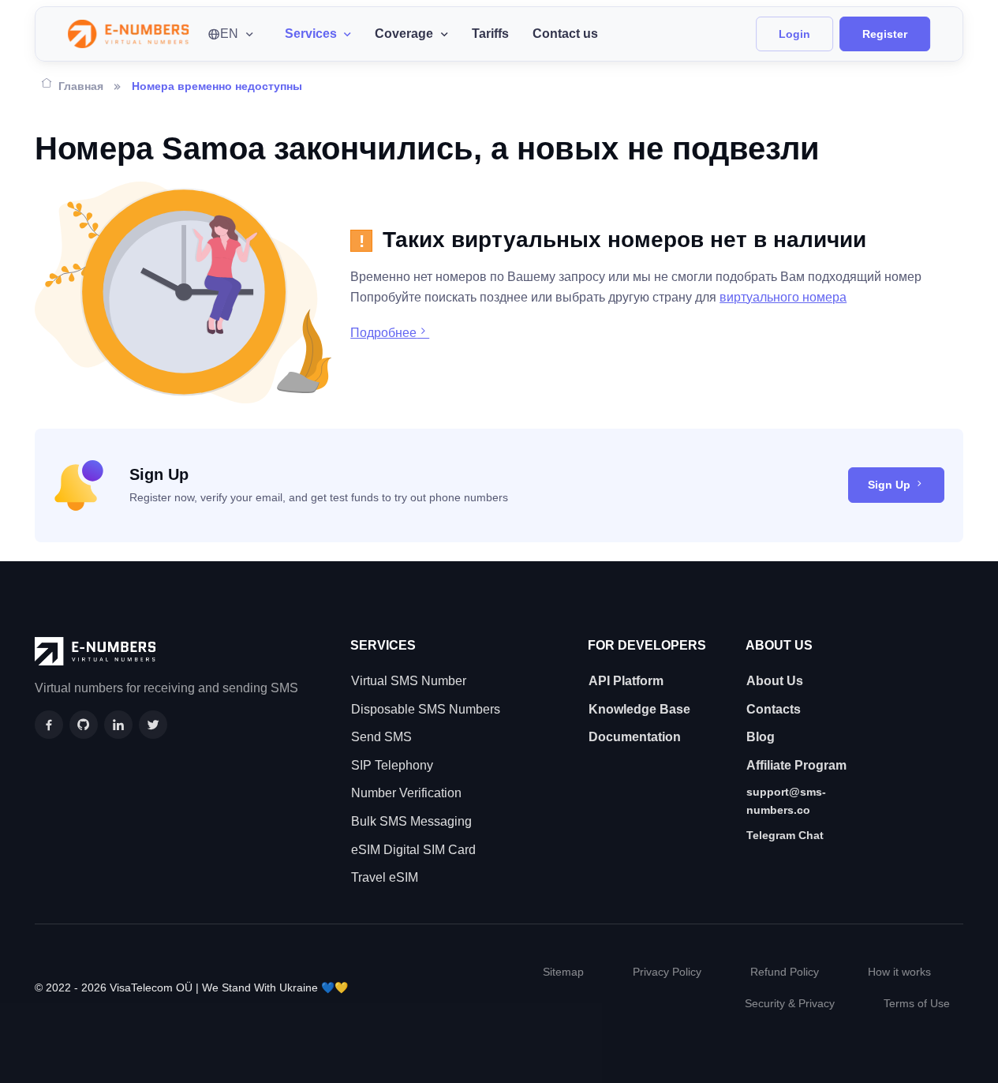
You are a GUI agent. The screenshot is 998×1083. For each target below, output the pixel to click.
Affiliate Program (796, 765)
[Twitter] (153, 724)
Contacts (773, 709)
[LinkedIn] (118, 724)
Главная (80, 86)
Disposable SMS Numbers (425, 709)
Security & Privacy (790, 1003)
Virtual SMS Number (408, 681)
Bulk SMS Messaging (411, 821)
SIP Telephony (392, 765)
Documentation (635, 737)
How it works (899, 971)
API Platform (626, 681)
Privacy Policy (667, 971)
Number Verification (406, 793)
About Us (774, 681)
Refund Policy (784, 971)
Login (794, 34)
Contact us (565, 33)
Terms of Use (917, 1003)
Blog (760, 737)
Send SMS (381, 737)
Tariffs (490, 33)
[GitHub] (83, 724)
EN (229, 33)
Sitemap (563, 971)
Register (884, 34)
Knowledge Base (639, 709)
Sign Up (889, 484)
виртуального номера (783, 297)
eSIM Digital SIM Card (413, 849)
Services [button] (311, 33)
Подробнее (383, 332)
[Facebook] (49, 724)
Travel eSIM (384, 877)
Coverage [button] (404, 33)
